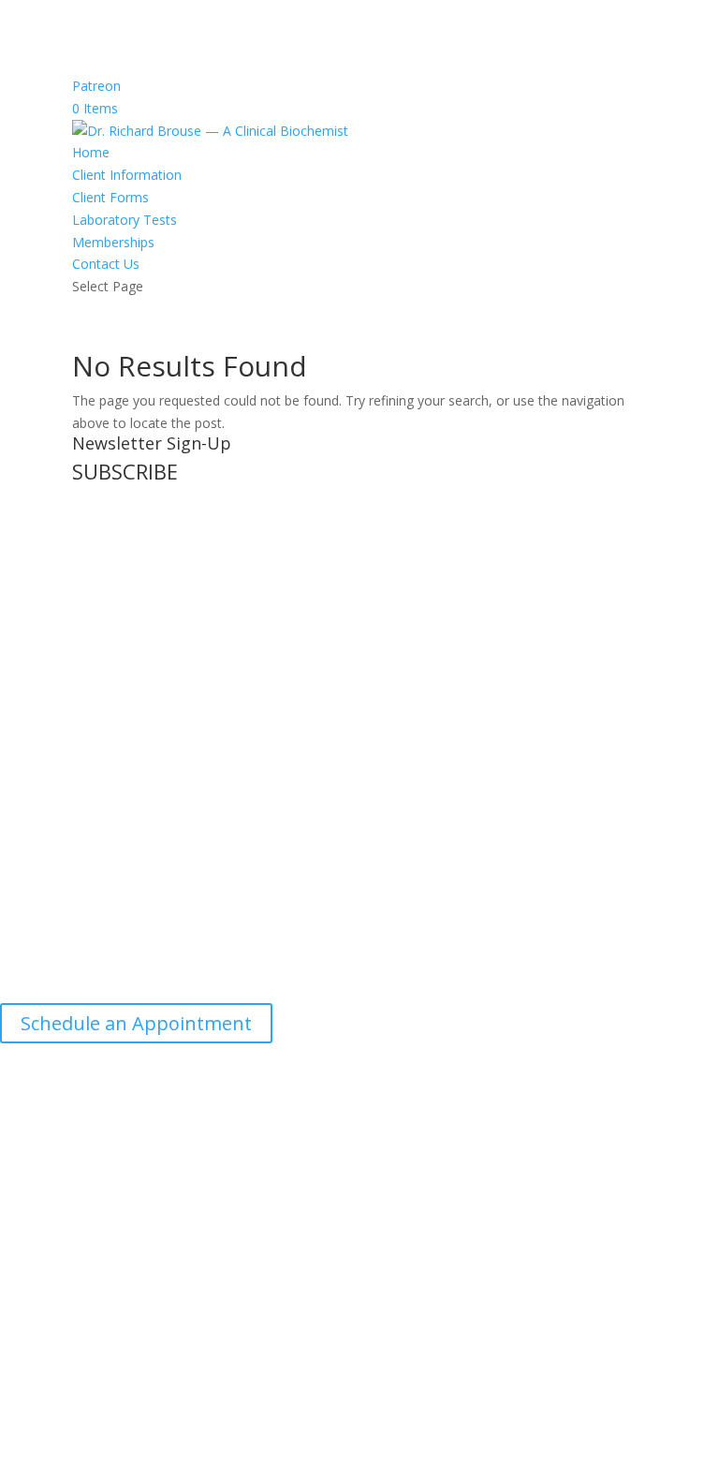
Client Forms (110, 197)
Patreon (96, 86)
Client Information (127, 175)
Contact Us (105, 264)
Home (91, 152)
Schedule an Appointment (136, 1023)
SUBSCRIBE (125, 471)
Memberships (113, 242)
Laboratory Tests (124, 220)
